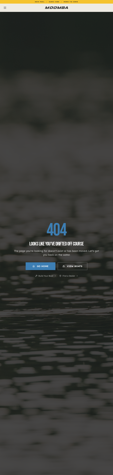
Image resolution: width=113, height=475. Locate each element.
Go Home (43, 266)
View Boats (74, 266)
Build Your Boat (45, 276)
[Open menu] (21, 7)
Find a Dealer (69, 276)
